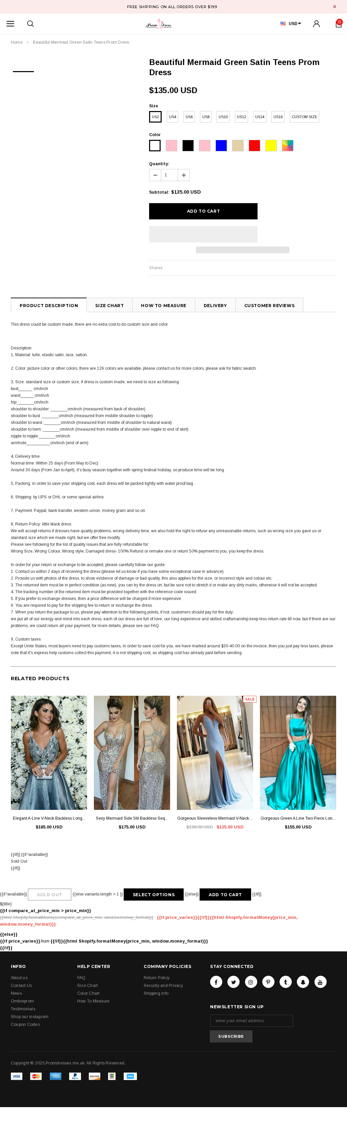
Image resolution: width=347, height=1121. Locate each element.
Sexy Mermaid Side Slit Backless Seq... (132, 818)
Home (17, 42)
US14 (259, 117)
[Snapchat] (303, 982)
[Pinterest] (268, 982)
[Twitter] (233, 982)
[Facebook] (216, 982)
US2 (155, 117)
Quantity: (159, 163)
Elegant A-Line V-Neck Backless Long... (49, 818)
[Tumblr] (286, 982)
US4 (172, 117)
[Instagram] (251, 982)
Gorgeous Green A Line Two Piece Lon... (298, 818)
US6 (189, 117)
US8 (205, 117)
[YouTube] (320, 982)
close (334, 6)
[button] (203, 234)
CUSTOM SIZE (304, 117)
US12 (241, 117)
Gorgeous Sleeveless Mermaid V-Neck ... (215, 818)
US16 (278, 117)
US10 (223, 117)
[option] (23, 69)
